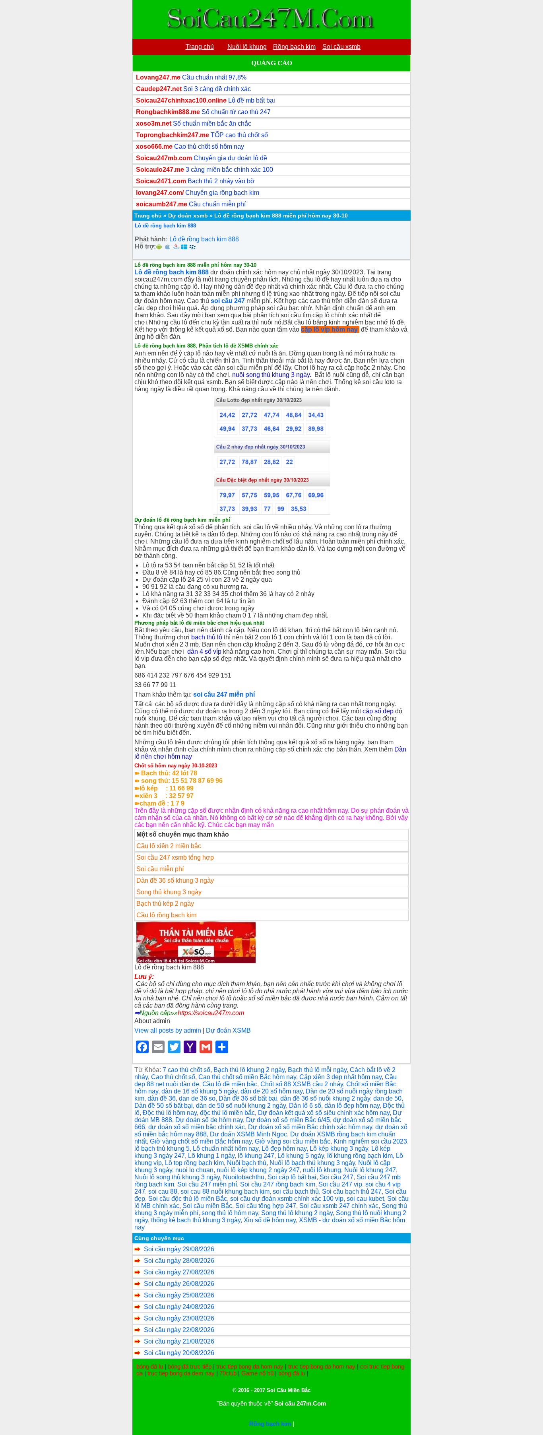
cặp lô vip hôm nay (329, 329)
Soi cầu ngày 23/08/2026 (179, 1318)
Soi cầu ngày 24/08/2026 (179, 1306)
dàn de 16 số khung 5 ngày (199, 1091)
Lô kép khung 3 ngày (339, 1148)
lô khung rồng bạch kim (360, 1155)
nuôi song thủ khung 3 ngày (271, 374)
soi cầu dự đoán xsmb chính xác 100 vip (286, 1198)
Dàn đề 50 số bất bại (163, 1105)
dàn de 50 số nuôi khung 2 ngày (241, 1105)
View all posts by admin (167, 1030)
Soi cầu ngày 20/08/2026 (179, 1353)
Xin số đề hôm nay (270, 1220)
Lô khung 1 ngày (211, 1155)
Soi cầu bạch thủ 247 (352, 1191)
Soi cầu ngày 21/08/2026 (179, 1341)
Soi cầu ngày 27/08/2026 (179, 1272)
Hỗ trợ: (145, 246)
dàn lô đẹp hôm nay (352, 1105)
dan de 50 (387, 1098)
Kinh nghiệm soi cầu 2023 (370, 1141)
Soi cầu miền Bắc (207, 1205)
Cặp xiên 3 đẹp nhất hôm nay (340, 1077)
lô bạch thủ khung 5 (162, 1148)
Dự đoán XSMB (228, 1030)
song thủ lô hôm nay (230, 1213)
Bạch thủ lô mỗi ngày (317, 1069)
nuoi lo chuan (194, 1170)
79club (228, 1373)
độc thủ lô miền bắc (227, 1112)
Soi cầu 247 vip (340, 1184)
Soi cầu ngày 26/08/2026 (179, 1283)
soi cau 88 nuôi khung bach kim (225, 1191)
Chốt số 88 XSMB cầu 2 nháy (301, 1084)
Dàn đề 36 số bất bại (248, 1098)
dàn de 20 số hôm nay (271, 1091)
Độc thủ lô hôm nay (170, 1112)
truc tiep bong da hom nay (249, 1366)
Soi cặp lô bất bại (292, 1177)
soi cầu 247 (228, 300)
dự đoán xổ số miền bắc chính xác (196, 1127)
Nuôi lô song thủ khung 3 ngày (177, 1177)
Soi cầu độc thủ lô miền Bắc (187, 1198)
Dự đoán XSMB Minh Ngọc (248, 1134)
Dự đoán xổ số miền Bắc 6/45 (288, 1120)
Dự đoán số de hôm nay (209, 1120)
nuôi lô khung (322, 1170)
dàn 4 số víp (204, 651)
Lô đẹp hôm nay (284, 1148)
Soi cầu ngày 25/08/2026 (179, 1295)
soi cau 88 (162, 1191)
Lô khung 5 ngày (300, 1155)
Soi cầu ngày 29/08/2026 (179, 1249)
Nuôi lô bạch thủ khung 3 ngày (312, 1162)
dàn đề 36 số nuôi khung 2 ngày (325, 1098)
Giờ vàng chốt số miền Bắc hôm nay (201, 1141)
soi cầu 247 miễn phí (224, 694)
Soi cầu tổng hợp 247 (265, 1205)
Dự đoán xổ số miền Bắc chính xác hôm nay (310, 1127)
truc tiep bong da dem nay (181, 1373)
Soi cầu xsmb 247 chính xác (338, 1205)
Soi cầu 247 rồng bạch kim (277, 1184)
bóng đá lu (149, 1366)
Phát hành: (151, 239)
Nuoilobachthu (243, 1177)
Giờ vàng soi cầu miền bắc (292, 1141)
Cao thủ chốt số (173, 1077)
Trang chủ (148, 215)
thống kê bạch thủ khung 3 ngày (195, 1220)
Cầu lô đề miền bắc (229, 1084)
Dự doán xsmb (188, 215)
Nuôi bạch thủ (246, 1162)
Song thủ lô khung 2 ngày (297, 1213)
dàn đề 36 (161, 1098)
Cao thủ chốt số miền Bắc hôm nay (247, 1077)
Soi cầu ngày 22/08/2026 (179, 1329)
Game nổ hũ (257, 1373)
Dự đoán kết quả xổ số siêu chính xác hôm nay (324, 1112)
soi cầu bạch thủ (296, 1191)
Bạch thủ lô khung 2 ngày (249, 1069)
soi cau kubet (365, 1198)
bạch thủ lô (206, 637)
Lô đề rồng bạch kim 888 (165, 226)
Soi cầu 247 (336, 1177)
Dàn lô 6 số (305, 1105)
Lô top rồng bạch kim (194, 1162)
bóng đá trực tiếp (189, 1366)
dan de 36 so (197, 1098)
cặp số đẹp (378, 711)
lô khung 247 (256, 1155)
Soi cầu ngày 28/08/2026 (179, 1260)
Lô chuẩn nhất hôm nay (225, 1148)
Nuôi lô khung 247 (370, 1170)
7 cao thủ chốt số (186, 1069)
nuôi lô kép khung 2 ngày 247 (258, 1170)
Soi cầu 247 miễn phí (207, 1184)
